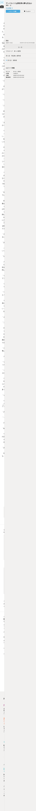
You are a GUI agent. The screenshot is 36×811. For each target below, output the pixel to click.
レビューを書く (13, 11)
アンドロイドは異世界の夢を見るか (19, 3)
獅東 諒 (8, 5)
